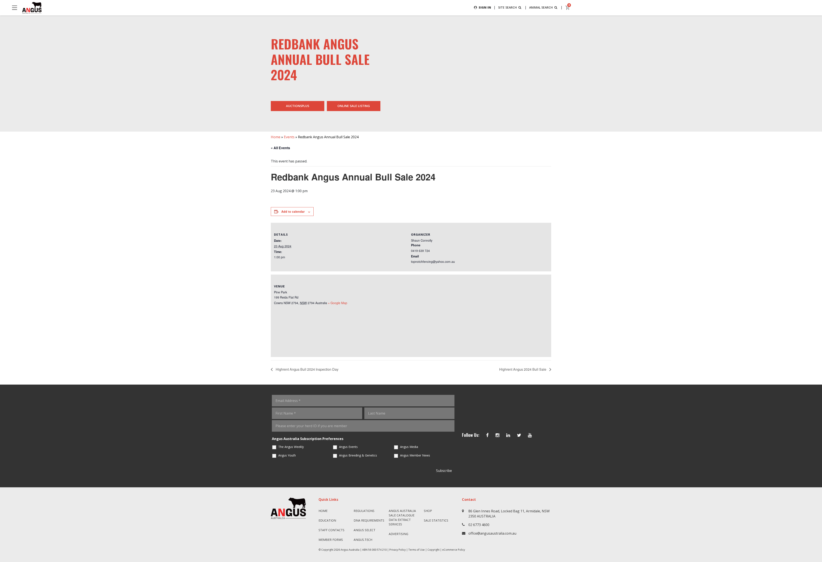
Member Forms (331, 540)
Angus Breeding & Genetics (358, 455)
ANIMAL (541, 7)
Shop (428, 511)
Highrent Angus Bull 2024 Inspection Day (306, 369)
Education (327, 520)
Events (289, 137)
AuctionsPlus (297, 106)
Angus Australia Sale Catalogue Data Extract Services (402, 517)
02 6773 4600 (478, 524)
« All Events (280, 147)
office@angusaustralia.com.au (492, 533)
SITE (507, 7)
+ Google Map (337, 303)
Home (275, 137)
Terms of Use (416, 550)
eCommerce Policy (453, 550)
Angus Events (348, 447)
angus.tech (363, 540)
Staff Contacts (331, 530)
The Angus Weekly (291, 447)
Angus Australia (350, 550)
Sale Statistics (436, 520)
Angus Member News (415, 455)
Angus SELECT (364, 530)
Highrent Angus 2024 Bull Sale (523, 369)
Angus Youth (287, 455)
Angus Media (409, 447)
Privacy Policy (397, 550)
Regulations (364, 511)
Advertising (398, 534)
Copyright (433, 550)
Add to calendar (293, 211)
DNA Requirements (369, 520)
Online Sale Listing (353, 106)
